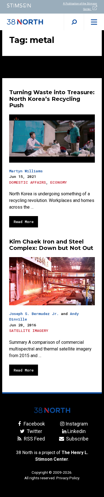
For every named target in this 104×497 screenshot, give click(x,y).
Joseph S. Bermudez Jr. (34, 313)
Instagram (76, 424)
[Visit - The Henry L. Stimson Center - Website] (26, 5)
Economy (58, 182)
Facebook (33, 424)
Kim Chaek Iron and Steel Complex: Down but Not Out (51, 245)
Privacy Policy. (68, 478)
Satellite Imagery (28, 330)
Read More (24, 221)
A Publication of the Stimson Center (80, 6)
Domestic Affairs (27, 182)
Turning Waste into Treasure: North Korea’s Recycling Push (52, 99)
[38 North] (52, 410)
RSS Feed (34, 439)
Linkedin (76, 431)
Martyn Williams (26, 170)
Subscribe (76, 439)
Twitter (34, 431)
